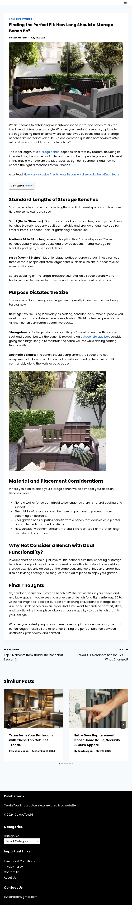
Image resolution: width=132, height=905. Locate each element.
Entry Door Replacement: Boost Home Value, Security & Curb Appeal (97, 740)
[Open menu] (125, 2)
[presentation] (33, 708)
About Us (10, 878)
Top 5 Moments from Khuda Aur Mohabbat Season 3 (33, 654)
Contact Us (11, 872)
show (28, 185)
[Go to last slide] (9, 725)
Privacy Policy (13, 867)
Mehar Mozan (20, 751)
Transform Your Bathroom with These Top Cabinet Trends (31, 740)
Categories (11, 836)
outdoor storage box (95, 337)
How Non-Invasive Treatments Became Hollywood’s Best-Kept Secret (72, 174)
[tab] (59, 763)
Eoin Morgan (19, 37)
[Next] (123, 725)
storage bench (49, 152)
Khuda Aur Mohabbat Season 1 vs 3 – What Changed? (102, 654)
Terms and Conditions (19, 861)
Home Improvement (20, 19)
